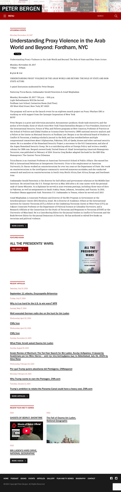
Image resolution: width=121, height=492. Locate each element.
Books (23, 478)
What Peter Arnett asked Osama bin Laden (31, 343)
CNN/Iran (15, 323)
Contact (91, 478)
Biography (81, 478)
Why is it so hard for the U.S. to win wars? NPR (33, 303)
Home (6, 478)
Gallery (51, 478)
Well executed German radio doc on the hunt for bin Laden (39, 313)
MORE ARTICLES (19, 396)
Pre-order (17, 249)
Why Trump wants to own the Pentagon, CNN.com (35, 378)
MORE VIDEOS (18, 461)
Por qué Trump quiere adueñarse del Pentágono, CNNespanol (41, 368)
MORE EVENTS (18, 226)
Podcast (14, 478)
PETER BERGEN (21, 8)
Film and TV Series (65, 478)
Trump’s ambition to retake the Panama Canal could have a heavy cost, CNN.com (51, 388)
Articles (41, 478)
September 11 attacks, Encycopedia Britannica (33, 293)
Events (31, 478)
